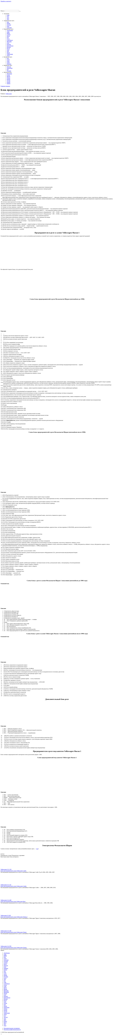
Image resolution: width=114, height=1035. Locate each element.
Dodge (8, 23)
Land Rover (10, 40)
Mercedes (9, 41)
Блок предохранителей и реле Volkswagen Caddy (13, 870)
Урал (5, 1025)
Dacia (8, 36)
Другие (6, 1017)
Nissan (8, 78)
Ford (8, 26)
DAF (5, 967)
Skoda (8, 52)
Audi (8, 31)
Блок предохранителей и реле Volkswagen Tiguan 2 (14, 917)
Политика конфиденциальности (12, 1029)
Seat (8, 51)
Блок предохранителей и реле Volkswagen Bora (13, 901)
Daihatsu (9, 64)
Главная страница (5, 86)
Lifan (8, 61)
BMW (8, 33)
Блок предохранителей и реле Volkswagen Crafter (13, 886)
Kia (8, 69)
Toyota (8, 80)
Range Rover (10, 45)
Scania (5, 1003)
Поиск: (3, 11)
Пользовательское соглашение (12, 1028)
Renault (9, 47)
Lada (8, 15)
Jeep (8, 22)
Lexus (8, 75)
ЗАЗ (8, 18)
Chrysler (9, 25)
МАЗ (5, 1022)
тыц (37, 848)
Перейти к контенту (6, 1)
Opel (8, 43)
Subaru (8, 83)
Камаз (5, 1021)
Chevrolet (9, 27)
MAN (5, 988)
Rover (8, 48)
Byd (8, 58)
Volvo (8, 55)
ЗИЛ (5, 1020)
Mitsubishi (9, 73)
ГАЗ (8, 16)
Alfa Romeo (10, 30)
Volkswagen (10, 54)
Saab (8, 50)
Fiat (8, 37)
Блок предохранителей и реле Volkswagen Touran (14, 947)
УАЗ (8, 19)
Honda (8, 79)
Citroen (8, 34)
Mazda (8, 76)
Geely (8, 59)
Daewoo (9, 66)
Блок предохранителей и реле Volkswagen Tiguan (13, 932)
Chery (8, 62)
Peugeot (9, 44)
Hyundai (9, 71)
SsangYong (9, 68)
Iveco (8, 38)
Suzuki (8, 82)
